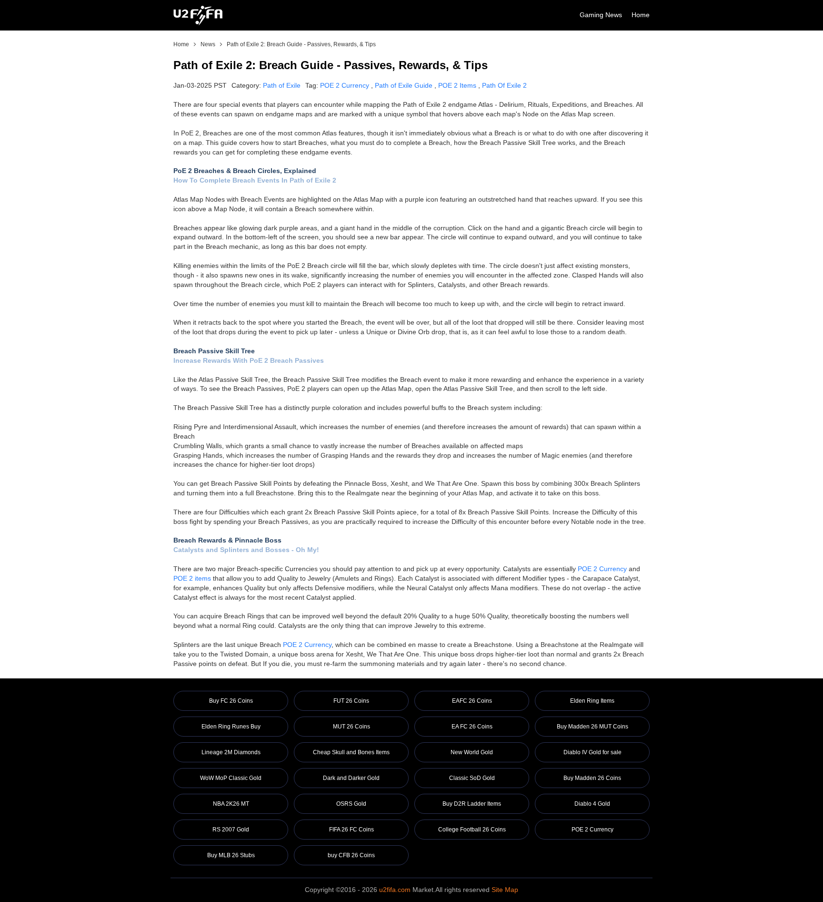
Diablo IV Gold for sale (592, 752)
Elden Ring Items (592, 700)
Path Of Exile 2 (504, 85)
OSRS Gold (351, 803)
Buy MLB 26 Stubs (231, 855)
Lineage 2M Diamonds (231, 752)
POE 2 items (192, 578)
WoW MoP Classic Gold (230, 778)
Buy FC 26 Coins (231, 700)
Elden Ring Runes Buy (231, 726)
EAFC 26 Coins (472, 700)
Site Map (505, 889)
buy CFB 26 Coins (351, 855)
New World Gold (472, 752)
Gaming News (601, 15)
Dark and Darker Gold (351, 778)
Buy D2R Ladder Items (471, 803)
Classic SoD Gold (472, 778)
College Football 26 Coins (472, 829)
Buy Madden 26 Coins (592, 778)
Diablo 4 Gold (592, 803)
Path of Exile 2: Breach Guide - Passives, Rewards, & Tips (301, 44)
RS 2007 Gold (230, 829)
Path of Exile (282, 85)
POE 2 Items (457, 85)
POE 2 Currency (344, 85)
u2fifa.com (395, 889)
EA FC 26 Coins (472, 726)
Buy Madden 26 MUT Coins (592, 726)
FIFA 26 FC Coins (351, 829)
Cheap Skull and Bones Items (351, 752)
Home (641, 15)
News (208, 44)
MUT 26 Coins (351, 726)
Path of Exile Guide (403, 85)
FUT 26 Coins (351, 700)
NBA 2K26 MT (231, 803)
